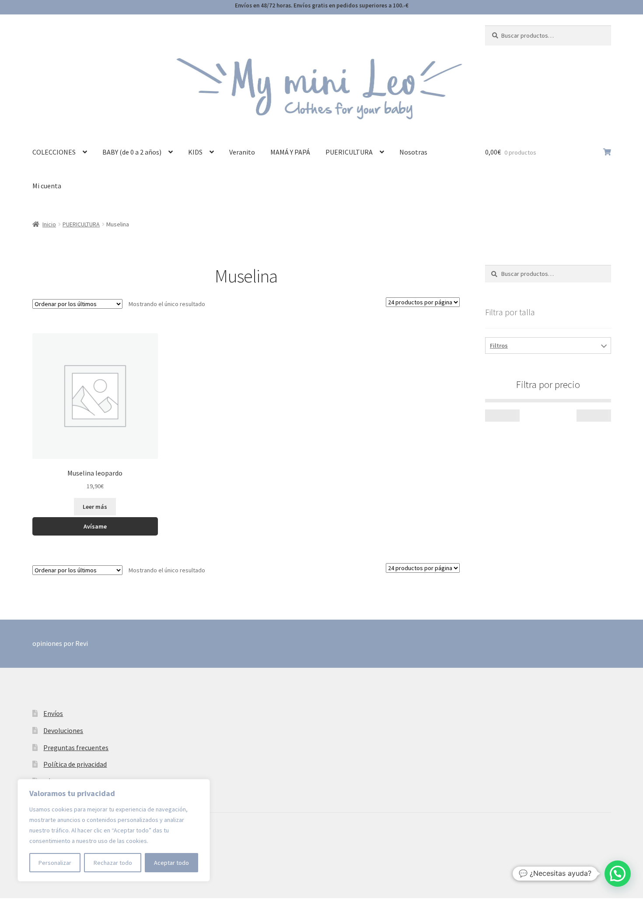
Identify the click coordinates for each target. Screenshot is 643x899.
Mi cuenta (46, 185)
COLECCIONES (54, 152)
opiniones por (60, 643)
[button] (618, 873)
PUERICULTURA (349, 152)
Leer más (95, 507)
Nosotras (413, 152)
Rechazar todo (113, 863)
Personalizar (54, 863)
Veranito (242, 152)
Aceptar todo (171, 863)
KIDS (195, 152)
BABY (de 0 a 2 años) (131, 152)
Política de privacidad (75, 764)
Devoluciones (63, 730)
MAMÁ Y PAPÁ (290, 152)
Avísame (95, 526)
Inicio (49, 224)
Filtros (499, 345)
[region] (113, 830)
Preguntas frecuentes (75, 747)
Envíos (53, 713)
